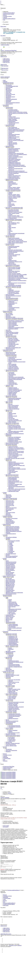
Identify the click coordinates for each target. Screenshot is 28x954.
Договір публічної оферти (9, 12)
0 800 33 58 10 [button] (4, 925)
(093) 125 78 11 (6, 62)
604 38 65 (5, 68)
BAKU (9, 793)
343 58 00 (5, 65)
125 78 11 (5, 69)
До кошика (3, 802)
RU (9, 47)
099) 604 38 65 (6, 61)
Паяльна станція (6, 768)
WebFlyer (19, 945)
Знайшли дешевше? (5, 797)
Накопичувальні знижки (8, 13)
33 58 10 (4, 64)
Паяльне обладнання (7, 767)
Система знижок (6, 758)
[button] (3, 26)
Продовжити (3, 871)
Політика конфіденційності (9, 18)
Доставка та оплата (7, 16)
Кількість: (3, 799)
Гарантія (5, 17)
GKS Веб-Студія (12, 945)
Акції (4, 899)
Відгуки (5, 900)
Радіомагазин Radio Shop (8, 766)
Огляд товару (6, 825)
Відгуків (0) (5, 826)
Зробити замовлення (5, 76)
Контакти (5, 760)
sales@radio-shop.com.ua (6, 933)
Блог (4, 19)
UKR (6, 47)
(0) (1, 788)
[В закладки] (1, 789)
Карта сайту (5, 905)
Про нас (5, 15)
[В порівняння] (2, 789)
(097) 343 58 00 (6, 60)
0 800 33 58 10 (6, 58)
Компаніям (5, 757)
